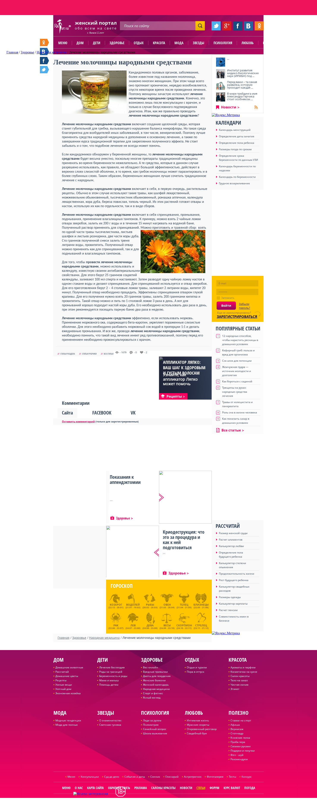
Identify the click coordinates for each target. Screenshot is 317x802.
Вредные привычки (155, 672)
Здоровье (117, 43)
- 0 (135, 352)
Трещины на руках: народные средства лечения (234, 392)
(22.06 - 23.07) (115, 626)
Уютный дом (63, 689)
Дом (80, 43)
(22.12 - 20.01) (115, 606)
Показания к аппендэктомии (125, 479)
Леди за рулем (152, 720)
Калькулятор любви (231, 546)
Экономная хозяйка (68, 693)
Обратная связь (119, 788)
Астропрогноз (192, 777)
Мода (179, 43)
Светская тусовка (110, 725)
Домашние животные (69, 667)
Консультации (90, 777)
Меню (62, 43)
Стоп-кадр (237, 733)
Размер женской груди (233, 533)
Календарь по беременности (237, 177)
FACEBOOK (101, 412)
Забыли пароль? (244, 306)
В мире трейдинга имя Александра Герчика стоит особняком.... (242, 96)
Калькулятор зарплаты (233, 603)
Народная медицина (156, 689)
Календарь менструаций (235, 130)
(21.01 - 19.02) (133, 606)
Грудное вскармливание (234, 183)
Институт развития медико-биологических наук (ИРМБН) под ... (243, 73)
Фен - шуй (237, 755)
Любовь (248, 43)
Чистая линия (239, 684)
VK (133, 412)
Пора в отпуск (195, 672)
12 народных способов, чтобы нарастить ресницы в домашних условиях (240, 340)
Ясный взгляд (151, 697)
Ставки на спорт (241, 720)
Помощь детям (108, 684)
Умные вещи (63, 684)
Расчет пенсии (228, 610)
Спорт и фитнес (153, 693)
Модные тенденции (68, 720)
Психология (222, 43)
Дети (96, 43)
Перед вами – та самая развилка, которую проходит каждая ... (242, 84)
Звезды (198, 43)
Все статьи (108, 353)
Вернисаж (237, 729)
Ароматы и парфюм (243, 667)
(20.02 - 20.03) (150, 606)
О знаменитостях (110, 720)
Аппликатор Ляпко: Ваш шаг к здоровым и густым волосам (184, 367)
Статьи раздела (67, 353)
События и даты (134, 777)
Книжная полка (240, 737)
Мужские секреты (198, 725)
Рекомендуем (239, 759)
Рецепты (60, 680)
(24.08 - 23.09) (150, 626)
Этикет (235, 689)
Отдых (139, 43)
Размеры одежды (230, 597)
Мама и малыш (109, 680)
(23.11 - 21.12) (201, 626)
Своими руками (241, 746)
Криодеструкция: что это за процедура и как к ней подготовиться (183, 539)
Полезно (269, 43)
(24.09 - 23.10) (167, 626)
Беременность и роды (113, 676)
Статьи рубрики (89, 353)
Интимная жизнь (198, 720)
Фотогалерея (215, 777)
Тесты (232, 777)
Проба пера (238, 742)
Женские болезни (154, 680)
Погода (249, 788)
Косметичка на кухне (244, 672)
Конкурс (247, 777)
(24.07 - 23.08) (133, 626)
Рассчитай (62, 672)
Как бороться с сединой (237, 381)
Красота (159, 43)
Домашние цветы (66, 676)
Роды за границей (110, 672)
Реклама (140, 788)
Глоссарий (172, 777)
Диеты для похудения (157, 676)
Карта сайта (95, 788)
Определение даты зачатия (236, 136)
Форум (214, 788)
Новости (228, 107)
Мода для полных (66, 725)
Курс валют (232, 788)
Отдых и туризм (197, 667)
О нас (79, 788)
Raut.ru (144, 800)
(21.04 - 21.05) (184, 606)
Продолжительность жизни (236, 573)
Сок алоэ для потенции (237, 361)
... (228, 59)
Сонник (155, 777)
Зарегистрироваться (237, 316)
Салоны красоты (163, 788)
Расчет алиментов (230, 539)
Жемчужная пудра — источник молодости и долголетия (236, 371)
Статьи (200, 788)
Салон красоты (240, 676)
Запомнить (227, 298)
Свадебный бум (197, 733)
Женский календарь (156, 684)
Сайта (67, 412)
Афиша (235, 725)
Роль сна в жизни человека (239, 412)
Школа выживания (155, 733)
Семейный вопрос (154, 729)
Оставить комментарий (78, 421)
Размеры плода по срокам (235, 149)
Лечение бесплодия (112, 667)
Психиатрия (150, 725)
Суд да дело (111, 777)
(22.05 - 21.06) (201, 606)
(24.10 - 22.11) (184, 626)
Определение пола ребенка (236, 143)
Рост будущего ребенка (233, 580)
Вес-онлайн (150, 667)
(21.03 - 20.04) (167, 606)
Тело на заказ (239, 680)
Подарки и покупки (243, 750)
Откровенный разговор (202, 729)
